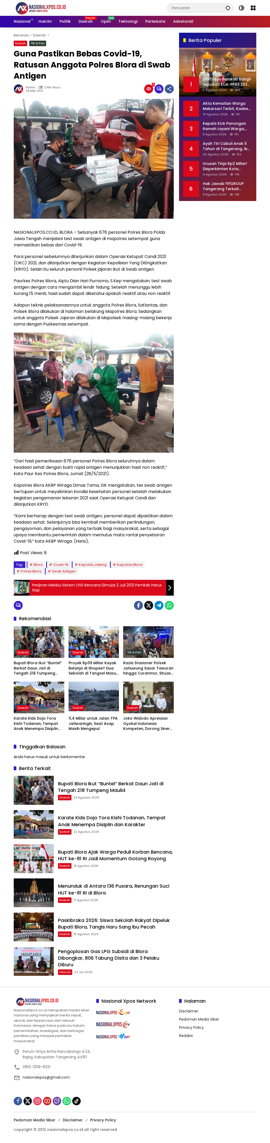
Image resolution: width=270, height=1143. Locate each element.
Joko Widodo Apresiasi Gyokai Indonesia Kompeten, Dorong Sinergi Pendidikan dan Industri (148, 723)
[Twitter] (148, 605)
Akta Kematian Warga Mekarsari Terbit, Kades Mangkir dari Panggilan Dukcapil (225, 106)
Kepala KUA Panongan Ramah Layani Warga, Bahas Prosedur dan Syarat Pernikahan (224, 126)
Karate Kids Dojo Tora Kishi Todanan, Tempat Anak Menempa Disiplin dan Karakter (36, 723)
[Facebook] (138, 605)
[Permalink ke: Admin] (20, 89)
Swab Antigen (64, 571)
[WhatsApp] (169, 605)
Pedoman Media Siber (199, 1019)
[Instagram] (37, 1101)
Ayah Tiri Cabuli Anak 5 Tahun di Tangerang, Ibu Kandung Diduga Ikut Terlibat (226, 146)
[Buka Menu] (253, 8)
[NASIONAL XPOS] (47, 7)
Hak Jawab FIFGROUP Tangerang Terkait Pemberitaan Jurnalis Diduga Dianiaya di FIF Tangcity (223, 186)
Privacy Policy (191, 1027)
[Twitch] (57, 1101)
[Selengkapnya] (52, 1002)
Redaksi (186, 1035)
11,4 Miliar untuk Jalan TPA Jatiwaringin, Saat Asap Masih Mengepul (93, 723)
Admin (30, 87)
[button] (228, 7)
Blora (38, 564)
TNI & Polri (38, 43)
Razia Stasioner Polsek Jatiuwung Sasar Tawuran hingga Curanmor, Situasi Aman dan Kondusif (148, 668)
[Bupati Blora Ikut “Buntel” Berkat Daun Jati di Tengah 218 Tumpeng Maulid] (39, 642)
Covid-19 (60, 564)
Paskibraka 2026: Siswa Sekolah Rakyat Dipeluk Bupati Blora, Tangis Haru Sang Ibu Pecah (114, 923)
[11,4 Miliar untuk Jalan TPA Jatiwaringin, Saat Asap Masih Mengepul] (94, 697)
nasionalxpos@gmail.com (46, 1077)
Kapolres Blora (129, 564)
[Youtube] (47, 1101)
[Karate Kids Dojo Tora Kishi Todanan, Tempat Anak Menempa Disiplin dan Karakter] (39, 697)
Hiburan (65, 972)
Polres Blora (31, 571)
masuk (42, 756)
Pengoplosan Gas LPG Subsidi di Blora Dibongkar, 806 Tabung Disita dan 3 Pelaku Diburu (108, 958)
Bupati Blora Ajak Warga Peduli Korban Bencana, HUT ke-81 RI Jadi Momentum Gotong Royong (115, 855)
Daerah (20, 43)
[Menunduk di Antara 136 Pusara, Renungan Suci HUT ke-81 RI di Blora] (34, 892)
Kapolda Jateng (93, 564)
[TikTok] (76, 1101)
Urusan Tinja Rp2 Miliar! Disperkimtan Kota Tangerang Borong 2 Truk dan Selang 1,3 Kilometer (225, 166)
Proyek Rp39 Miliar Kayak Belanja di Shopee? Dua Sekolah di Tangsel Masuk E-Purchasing (93, 668)
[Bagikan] (169, 88)
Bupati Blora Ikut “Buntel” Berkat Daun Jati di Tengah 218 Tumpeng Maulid (38, 668)
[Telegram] (159, 605)
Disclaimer (188, 1011)
